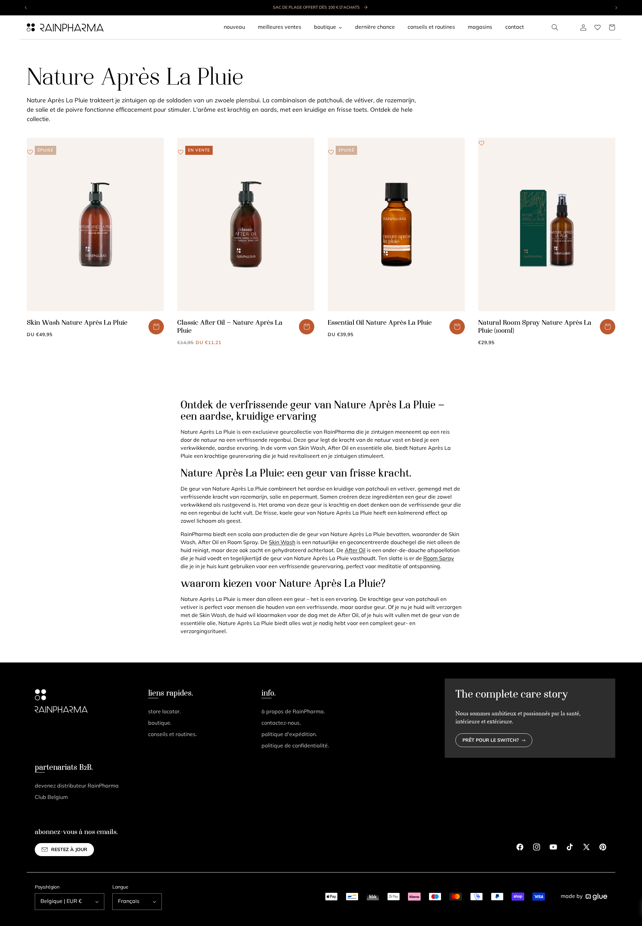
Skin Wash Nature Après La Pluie (77, 323)
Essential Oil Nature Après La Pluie (380, 323)
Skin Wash (282, 542)
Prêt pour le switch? (490, 740)
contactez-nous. (281, 723)
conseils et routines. (172, 734)
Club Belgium (51, 797)
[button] (555, 27)
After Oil (355, 550)
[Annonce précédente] (26, 7)
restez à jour (69, 849)
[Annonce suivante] (616, 7)
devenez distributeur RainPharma (77, 786)
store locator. (164, 712)
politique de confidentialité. (295, 746)
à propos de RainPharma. (293, 712)
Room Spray (438, 558)
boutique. (160, 723)
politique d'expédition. (289, 734)
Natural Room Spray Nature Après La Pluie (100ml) (535, 327)
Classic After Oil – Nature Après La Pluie (230, 327)
